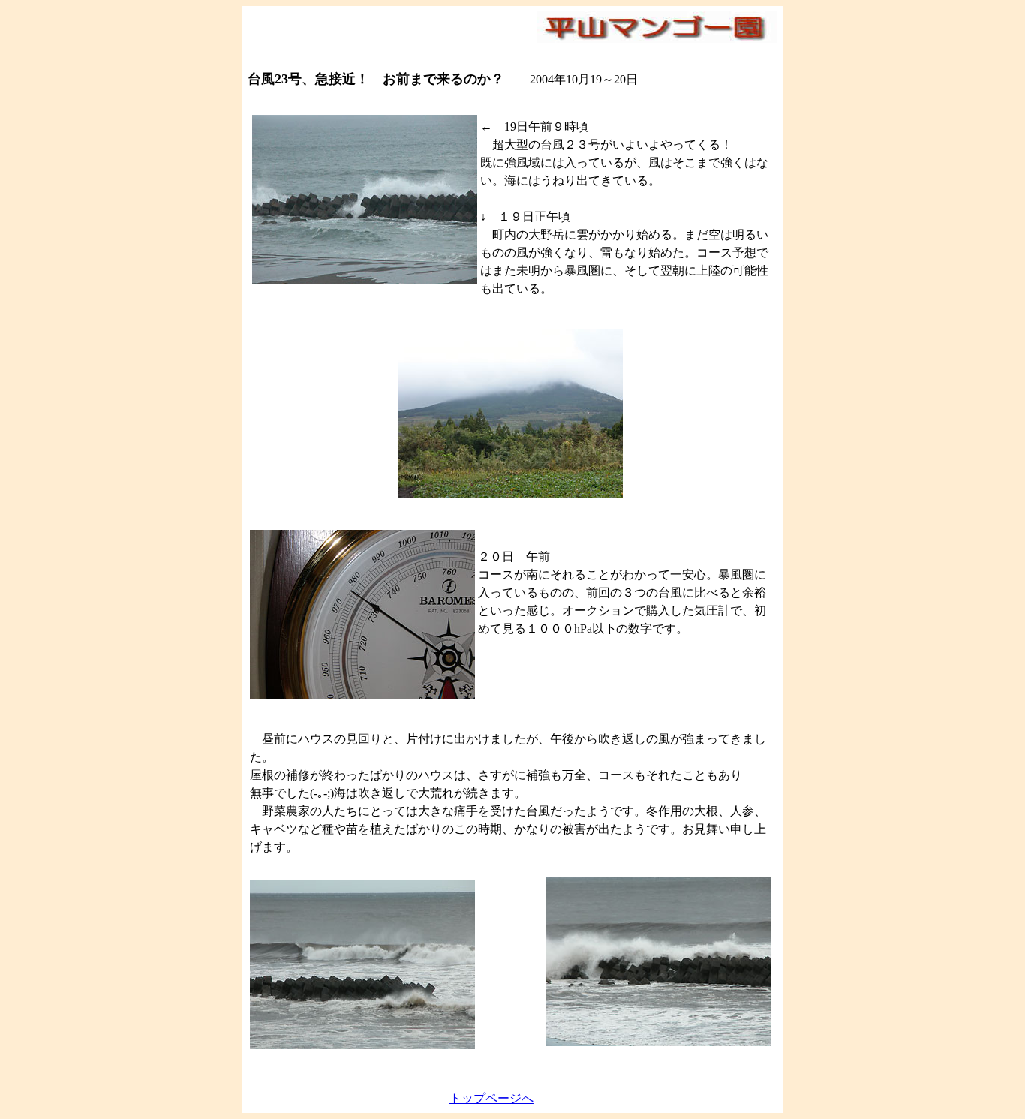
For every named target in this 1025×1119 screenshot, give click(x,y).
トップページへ (491, 1098)
